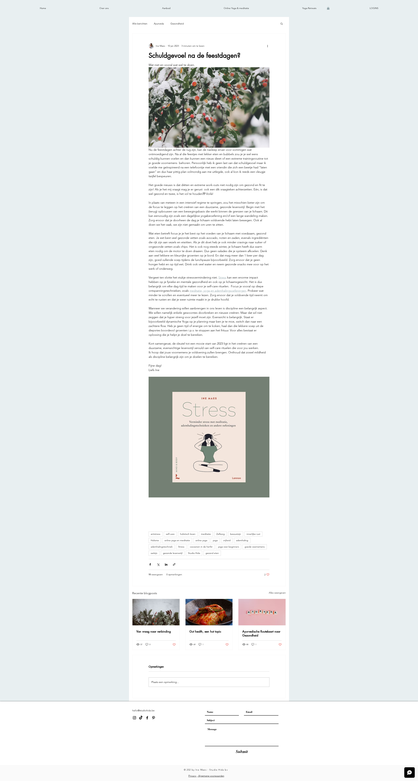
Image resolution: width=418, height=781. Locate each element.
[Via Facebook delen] (150, 564)
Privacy (192, 775)
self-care (170, 534)
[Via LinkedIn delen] (166, 564)
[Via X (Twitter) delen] (158, 564)
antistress (155, 534)
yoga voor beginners (228, 546)
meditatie (206, 534)
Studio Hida (194, 553)
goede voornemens (255, 546)
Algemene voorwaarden (211, 775)
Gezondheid (177, 23)
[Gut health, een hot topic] (209, 612)
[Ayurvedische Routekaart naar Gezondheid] (262, 612)
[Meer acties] (267, 46)
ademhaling (242, 540)
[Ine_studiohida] (141, 718)
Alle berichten (139, 23)
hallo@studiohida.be (143, 710)
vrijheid (227, 540)
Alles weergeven (277, 592)
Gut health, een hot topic (205, 631)
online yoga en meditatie (177, 540)
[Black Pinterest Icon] (153, 718)
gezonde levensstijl (172, 553)
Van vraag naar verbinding (153, 631)
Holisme (155, 540)
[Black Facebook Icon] (147, 718)
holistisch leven (187, 534)
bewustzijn (235, 534)
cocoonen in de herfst (201, 546)
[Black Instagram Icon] (134, 718)
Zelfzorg (220, 534)
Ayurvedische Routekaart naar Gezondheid (261, 633)
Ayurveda (159, 23)
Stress (181, 546)
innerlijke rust (253, 534)
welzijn (154, 553)
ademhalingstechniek (162, 546)
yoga (215, 540)
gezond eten (212, 553)
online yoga (201, 540)
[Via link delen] (174, 564)
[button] (328, 8)
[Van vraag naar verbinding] (156, 612)
